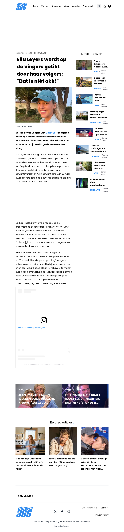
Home (35, 6)
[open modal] (109, 6)
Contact (104, 507)
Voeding (76, 6)
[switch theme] (105, 6)
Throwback (40, 53)
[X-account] (55, 511)
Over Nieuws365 (89, 507)
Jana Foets (26, 127)
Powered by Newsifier (62, 526)
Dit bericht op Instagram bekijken (31, 328)
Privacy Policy (101, 515)
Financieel (88, 6)
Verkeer (45, 6)
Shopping (56, 6)
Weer (66, 6)
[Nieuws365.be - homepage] (22, 6)
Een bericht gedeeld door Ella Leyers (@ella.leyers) (44, 364)
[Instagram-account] (68, 511)
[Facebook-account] (62, 511)
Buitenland (95, 122)
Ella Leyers (52, 132)
